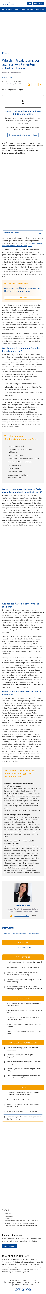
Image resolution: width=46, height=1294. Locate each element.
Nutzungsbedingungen (13, 1282)
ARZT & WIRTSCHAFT (22, 916)
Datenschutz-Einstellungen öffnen (23, 135)
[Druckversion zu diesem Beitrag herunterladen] (28, 84)
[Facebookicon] (16, 1289)
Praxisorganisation (19, 934)
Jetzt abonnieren (22, 947)
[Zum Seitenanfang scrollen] (42, 1290)
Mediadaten (9, 1216)
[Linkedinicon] (30, 1289)
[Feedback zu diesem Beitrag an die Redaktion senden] (41, 84)
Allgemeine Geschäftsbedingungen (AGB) (19, 1223)
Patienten (6, 934)
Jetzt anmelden (9, 1246)
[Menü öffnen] (29, 3)
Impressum (32, 1280)
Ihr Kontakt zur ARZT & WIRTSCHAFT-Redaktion (21, 1221)
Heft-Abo (38, 1282)
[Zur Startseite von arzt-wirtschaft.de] (8, 3)
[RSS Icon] (23, 1289)
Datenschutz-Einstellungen (23, 1284)
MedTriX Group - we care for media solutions (21, 1226)
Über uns (8, 1213)
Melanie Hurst (7, 78)
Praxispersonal (34, 934)
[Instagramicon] (19, 1289)
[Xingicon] (26, 1289)
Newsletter (9, 1218)
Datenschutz (28, 1282)
